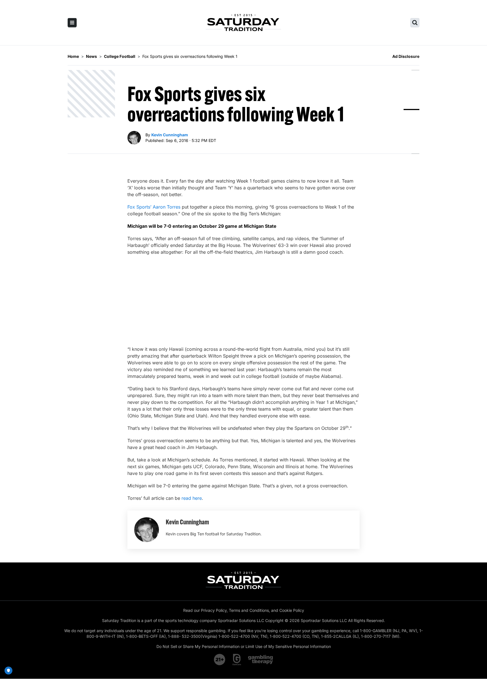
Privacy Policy (214, 610)
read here (191, 498)
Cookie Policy (291, 610)
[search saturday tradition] (414, 22)
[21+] (220, 659)
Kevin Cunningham (169, 134)
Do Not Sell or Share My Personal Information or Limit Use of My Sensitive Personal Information (243, 646)
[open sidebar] (72, 22)
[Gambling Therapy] (260, 659)
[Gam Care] (237, 659)
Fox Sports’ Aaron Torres (153, 207)
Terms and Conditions (249, 610)
